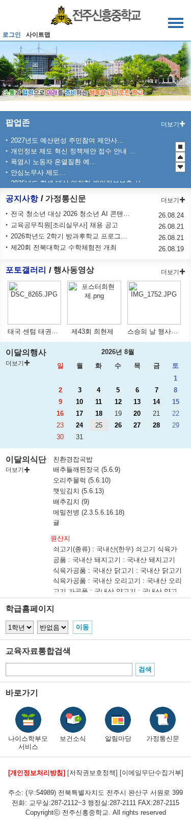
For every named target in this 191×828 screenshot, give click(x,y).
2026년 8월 (117, 352)
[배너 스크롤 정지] (180, 147)
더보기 (170, 124)
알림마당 (118, 738)
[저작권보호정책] (92, 773)
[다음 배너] (180, 167)
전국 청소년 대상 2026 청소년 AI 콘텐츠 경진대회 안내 (71, 214)
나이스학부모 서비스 (28, 743)
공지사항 (22, 198)
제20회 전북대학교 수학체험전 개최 (64, 247)
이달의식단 (26, 459)
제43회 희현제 (92, 331)
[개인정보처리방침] (36, 773)
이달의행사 (26, 352)
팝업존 (18, 122)
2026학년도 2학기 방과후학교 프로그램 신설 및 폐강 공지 (71, 236)
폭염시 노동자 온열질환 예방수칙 (55, 162)
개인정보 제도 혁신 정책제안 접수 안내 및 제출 (74, 151)
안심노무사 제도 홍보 (39, 172)
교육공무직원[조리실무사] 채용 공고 (64, 225)
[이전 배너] (180, 157)
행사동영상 (73, 270)
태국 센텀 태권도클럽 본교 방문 (55, 331)
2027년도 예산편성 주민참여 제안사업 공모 (68, 140)
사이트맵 (38, 34)
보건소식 (73, 738)
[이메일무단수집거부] (151, 773)
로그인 (12, 34)
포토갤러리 (26, 270)
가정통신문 (65, 198)
